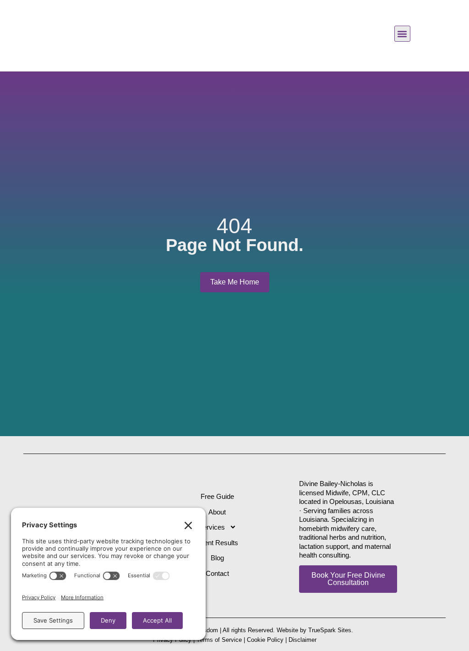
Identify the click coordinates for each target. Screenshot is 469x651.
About (217, 512)
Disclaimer (302, 639)
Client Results (217, 543)
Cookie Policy (265, 639)
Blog (217, 558)
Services (211, 527)
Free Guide (217, 496)
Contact (217, 573)
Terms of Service (219, 639)
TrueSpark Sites (329, 630)
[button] (402, 34)
